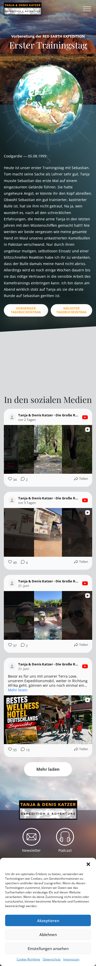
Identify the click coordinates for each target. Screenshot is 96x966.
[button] (88, 864)
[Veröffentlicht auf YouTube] (85, 417)
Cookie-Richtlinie (28, 959)
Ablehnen (48, 934)
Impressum (71, 959)
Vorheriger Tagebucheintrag (26, 310)
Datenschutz (52, 959)
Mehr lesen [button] (17, 690)
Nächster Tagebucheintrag (71, 310)
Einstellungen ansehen (48, 948)
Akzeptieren (48, 920)
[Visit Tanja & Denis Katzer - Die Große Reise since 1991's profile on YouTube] (13, 417)
